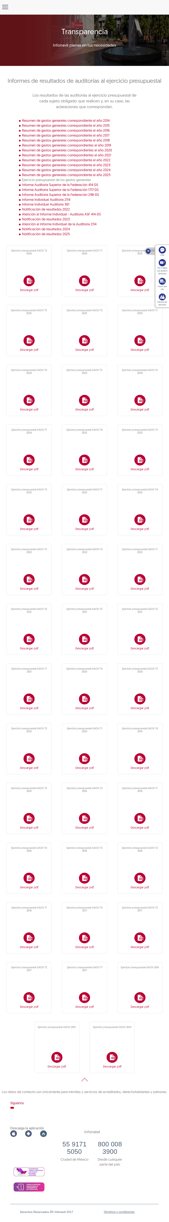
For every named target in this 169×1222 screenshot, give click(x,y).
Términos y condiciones (119, 1212)
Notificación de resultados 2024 (46, 229)
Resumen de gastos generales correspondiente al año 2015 (66, 125)
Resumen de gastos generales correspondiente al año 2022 (66, 160)
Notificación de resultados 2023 (46, 219)
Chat (162, 255)
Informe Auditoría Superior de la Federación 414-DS (60, 185)
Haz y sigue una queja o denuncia (162, 271)
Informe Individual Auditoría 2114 (46, 200)
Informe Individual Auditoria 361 (45, 204)
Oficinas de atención (162, 303)
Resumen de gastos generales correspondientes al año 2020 (67, 150)
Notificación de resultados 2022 (46, 209)
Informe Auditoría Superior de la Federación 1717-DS (60, 190)
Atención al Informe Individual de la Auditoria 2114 (59, 224)
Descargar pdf (29, 290)
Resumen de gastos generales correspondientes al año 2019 (66, 145)
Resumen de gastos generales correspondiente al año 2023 (66, 165)
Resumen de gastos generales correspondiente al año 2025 (66, 175)
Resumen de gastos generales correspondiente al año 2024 (66, 170)
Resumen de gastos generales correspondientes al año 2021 (66, 155)
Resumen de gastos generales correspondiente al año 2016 (66, 130)
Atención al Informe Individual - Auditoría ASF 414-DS (61, 214)
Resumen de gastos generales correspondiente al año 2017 (65, 135)
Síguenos (17, 1103)
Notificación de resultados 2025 (46, 234)
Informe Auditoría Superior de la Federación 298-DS (60, 195)
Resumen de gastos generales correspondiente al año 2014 (66, 121)
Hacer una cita (162, 288)
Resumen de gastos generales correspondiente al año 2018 (66, 140)
